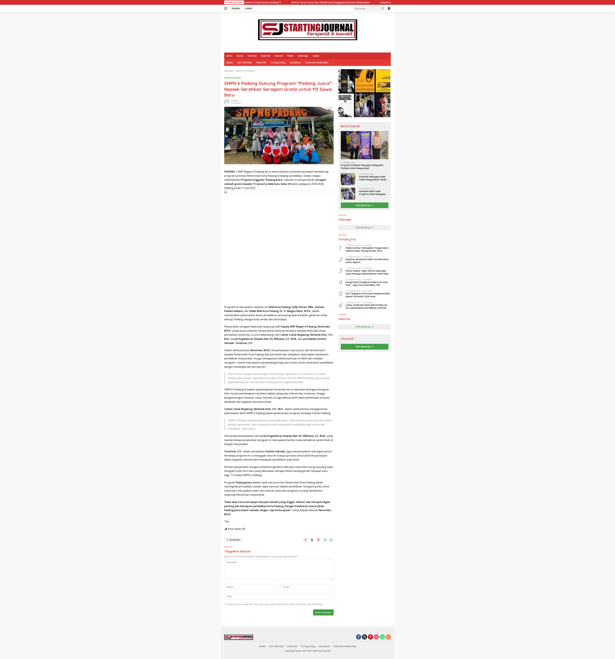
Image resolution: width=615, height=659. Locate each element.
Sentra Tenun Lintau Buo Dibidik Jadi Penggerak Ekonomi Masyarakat (253, 2)
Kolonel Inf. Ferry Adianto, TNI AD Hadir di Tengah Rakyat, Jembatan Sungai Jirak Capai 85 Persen (357, 2)
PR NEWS (234, 100)
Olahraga (303, 55)
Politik (290, 55)
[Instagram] (376, 637)
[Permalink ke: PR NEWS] (226, 101)
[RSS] (388, 637)
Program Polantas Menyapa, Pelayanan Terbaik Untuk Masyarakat (362, 167)
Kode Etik (261, 62)
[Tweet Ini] (312, 540)
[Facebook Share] (305, 540)
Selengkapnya (363, 205)
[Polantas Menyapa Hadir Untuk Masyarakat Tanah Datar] (348, 179)
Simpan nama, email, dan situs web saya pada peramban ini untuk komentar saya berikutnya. (275, 604)
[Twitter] (364, 637)
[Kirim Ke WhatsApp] (331, 540)
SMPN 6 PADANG (232, 77)
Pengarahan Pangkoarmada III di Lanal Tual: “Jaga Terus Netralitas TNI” (366, 284)
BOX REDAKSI (245, 62)
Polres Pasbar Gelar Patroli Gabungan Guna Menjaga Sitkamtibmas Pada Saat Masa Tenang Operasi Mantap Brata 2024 (368, 272)
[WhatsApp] (382, 637)
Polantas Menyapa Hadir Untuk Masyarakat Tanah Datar (372, 178)
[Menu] (226, 8)
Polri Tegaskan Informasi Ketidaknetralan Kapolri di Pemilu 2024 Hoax (368, 295)
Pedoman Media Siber (317, 62)
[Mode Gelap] (389, 8)
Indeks (248, 8)
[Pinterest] (370, 637)
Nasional (265, 55)
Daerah (279, 55)
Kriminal (252, 55)
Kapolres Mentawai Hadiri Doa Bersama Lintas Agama (367, 261)
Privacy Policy (278, 62)
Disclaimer (295, 62)
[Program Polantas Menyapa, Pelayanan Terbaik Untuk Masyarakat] (364, 145)
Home (229, 55)
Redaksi (236, 8)
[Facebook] (358, 637)
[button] (383, 8)
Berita (240, 55)
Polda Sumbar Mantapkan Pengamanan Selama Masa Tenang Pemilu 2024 (367, 249)
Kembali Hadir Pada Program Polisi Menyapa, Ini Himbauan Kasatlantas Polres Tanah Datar (372, 193)
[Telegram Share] (324, 540)
